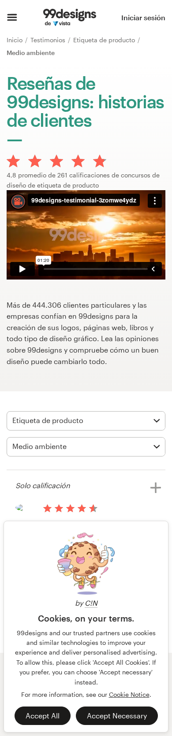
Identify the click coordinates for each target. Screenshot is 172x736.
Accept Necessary (117, 715)
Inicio (15, 40)
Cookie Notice (129, 694)
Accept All (43, 715)
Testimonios (48, 40)
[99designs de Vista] (69, 17)
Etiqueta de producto (105, 40)
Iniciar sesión (143, 17)
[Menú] (12, 17)
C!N (91, 603)
